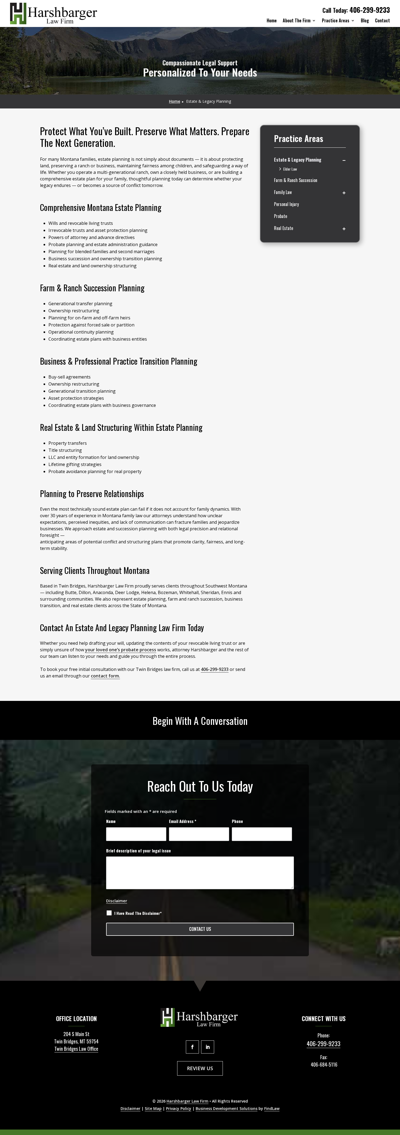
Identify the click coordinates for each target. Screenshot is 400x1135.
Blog (365, 20)
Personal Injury (286, 204)
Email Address (182, 821)
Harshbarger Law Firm (187, 1101)
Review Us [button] (200, 1068)
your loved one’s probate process (120, 650)
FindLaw (271, 1108)
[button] (391, 1126)
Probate (280, 216)
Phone (237, 821)
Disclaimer (116, 900)
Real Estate (283, 228)
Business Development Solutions (226, 1108)
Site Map (153, 1108)
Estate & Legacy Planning (297, 159)
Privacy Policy (178, 1108)
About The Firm (296, 20)
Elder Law (290, 169)
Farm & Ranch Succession (295, 180)
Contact (382, 20)
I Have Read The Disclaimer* (138, 913)
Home (272, 20)
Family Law (283, 192)
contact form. (105, 676)
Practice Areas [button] (335, 20)
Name (111, 821)
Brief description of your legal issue (138, 850)
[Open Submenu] (344, 160)
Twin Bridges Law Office (76, 1048)
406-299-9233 (369, 10)
